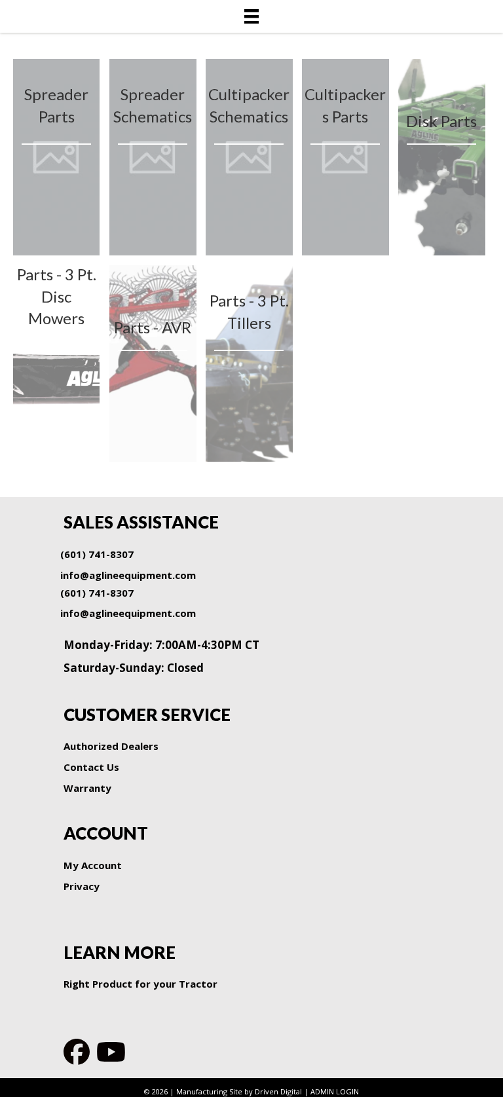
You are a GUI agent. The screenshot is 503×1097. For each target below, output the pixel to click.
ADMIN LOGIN (334, 1091)
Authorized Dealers (111, 746)
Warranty (87, 787)
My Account (93, 865)
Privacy (82, 886)
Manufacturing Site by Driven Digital (239, 1091)
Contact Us (91, 766)
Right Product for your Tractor (140, 983)
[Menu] (251, 16)
